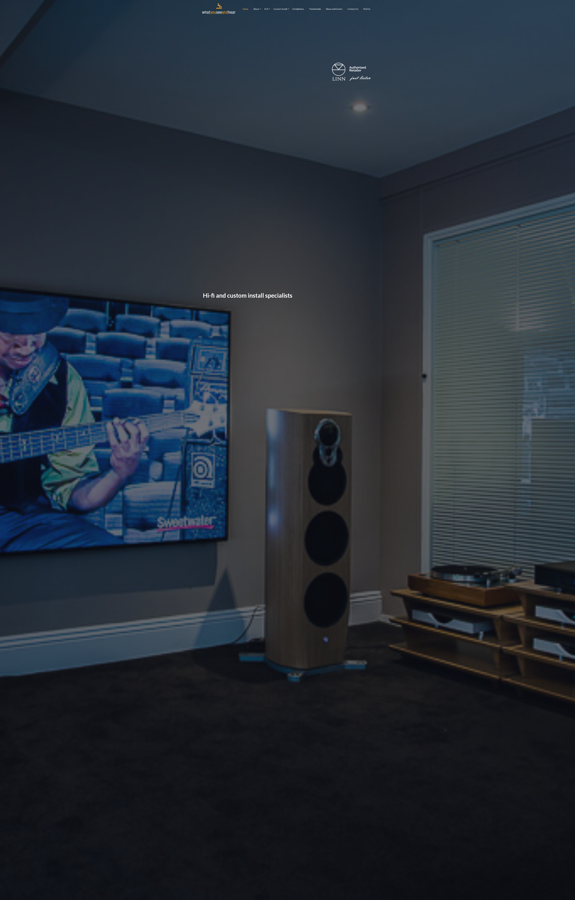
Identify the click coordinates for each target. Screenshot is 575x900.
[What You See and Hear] (220, 9)
